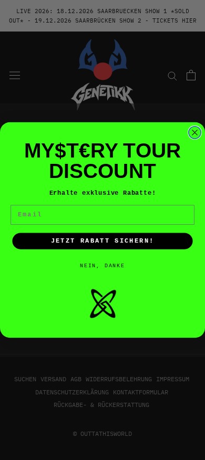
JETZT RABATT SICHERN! (103, 241)
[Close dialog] (195, 133)
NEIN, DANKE (102, 266)
